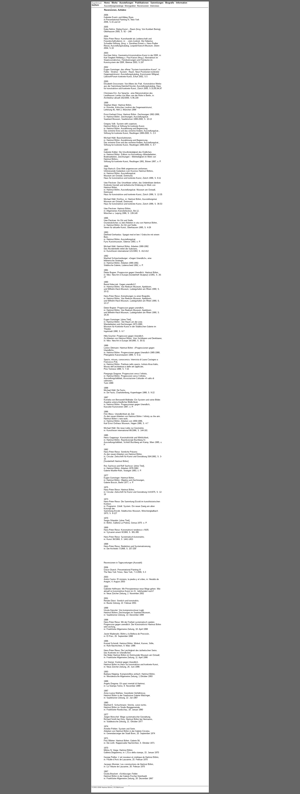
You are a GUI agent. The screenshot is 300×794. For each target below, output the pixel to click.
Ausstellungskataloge (113, 6)
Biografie (169, 3)
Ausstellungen (127, 3)
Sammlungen (156, 3)
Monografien (130, 6)
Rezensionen (143, 6)
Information (181, 3)
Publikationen (142, 3)
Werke (115, 3)
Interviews (154, 6)
